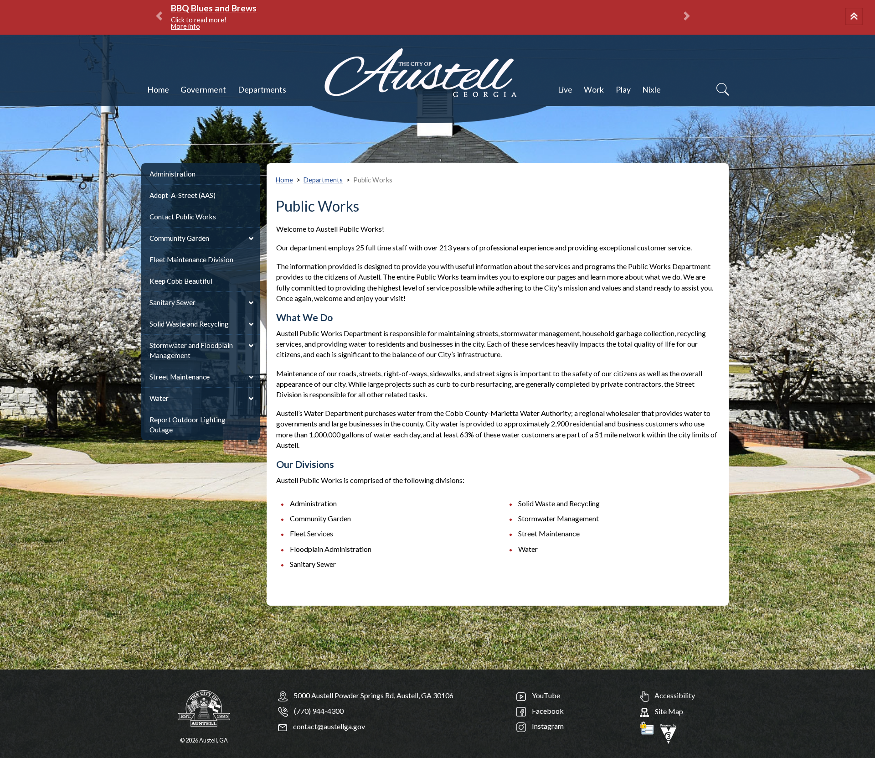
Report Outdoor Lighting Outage (187, 424)
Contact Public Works (182, 217)
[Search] (722, 89)
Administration (172, 174)
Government (203, 89)
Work (594, 89)
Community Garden (179, 238)
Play (623, 89)
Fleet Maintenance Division (191, 259)
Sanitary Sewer (172, 302)
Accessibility (674, 695)
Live (565, 89)
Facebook (547, 710)
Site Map (668, 711)
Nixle (651, 89)
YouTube (545, 695)
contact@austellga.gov (328, 726)
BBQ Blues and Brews (214, 8)
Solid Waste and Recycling (189, 324)
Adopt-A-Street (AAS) (182, 195)
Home (158, 89)
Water (159, 398)
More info (185, 26)
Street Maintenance (179, 377)
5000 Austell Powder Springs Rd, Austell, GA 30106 (373, 695)
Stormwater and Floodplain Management (191, 350)
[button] (855, 17)
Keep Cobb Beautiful (180, 281)
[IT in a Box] (668, 732)
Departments (262, 89)
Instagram (547, 726)
